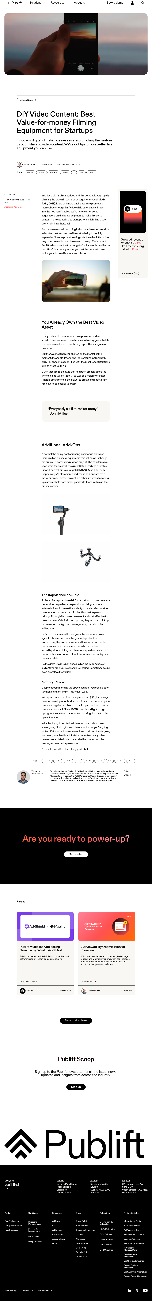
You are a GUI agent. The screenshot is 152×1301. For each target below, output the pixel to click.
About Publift (81, 1221)
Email (78, 761)
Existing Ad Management (34, 1230)
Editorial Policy (82, 1252)
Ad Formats (57, 1230)
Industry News (26, 100)
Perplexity (41, 172)
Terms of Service (45, 1290)
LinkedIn (65, 172)
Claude (131, 761)
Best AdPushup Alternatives (131, 1266)
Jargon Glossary (59, 1239)
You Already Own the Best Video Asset (18, 201)
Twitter (58, 761)
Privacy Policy (10, 1290)
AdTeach (56, 1221)
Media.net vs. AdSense (134, 1243)
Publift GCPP (81, 1257)
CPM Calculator (107, 1234)
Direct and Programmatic (34, 1223)
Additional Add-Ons (13, 207)
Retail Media (33, 1236)
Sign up (76, 1087)
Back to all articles (76, 1020)
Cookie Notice (27, 1290)
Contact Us (81, 1248)
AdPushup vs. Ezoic (132, 1230)
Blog (54, 1226)
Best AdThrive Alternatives (135, 1272)
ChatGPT (30, 172)
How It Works (82, 1226)
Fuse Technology (11, 1221)
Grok (81, 172)
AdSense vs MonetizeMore (130, 1249)
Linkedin (127, 775)
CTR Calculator (106, 1250)
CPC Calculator (106, 1245)
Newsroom (81, 1239)
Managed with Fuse (13, 1226)
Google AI (92, 172)
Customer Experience (85, 1230)
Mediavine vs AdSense (134, 1235)
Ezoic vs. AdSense (132, 1239)
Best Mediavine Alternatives (130, 1255)
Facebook (47, 761)
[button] (37, 3)
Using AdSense (35, 1242)
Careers (79, 1235)
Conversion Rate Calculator (107, 1223)
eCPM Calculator (107, 1229)
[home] (14, 2)
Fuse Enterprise (11, 1230)
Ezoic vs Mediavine (132, 1226)
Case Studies (58, 1235)
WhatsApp (53, 172)
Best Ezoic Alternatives (134, 1261)
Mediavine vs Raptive (133, 1221)
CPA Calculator (106, 1240)
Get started (76, 854)
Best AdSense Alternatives (135, 1276)
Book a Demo (82, 1243)
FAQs (54, 1243)
